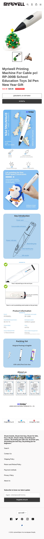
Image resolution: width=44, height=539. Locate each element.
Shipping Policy (9, 459)
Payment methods (10, 470)
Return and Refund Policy (12, 464)
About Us (7, 481)
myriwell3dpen (18, 532)
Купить (22, 101)
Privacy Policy (9, 475)
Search (6, 448)
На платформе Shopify (28, 532)
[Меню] (40, 4)
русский (21, 513)
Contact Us (8, 453)
